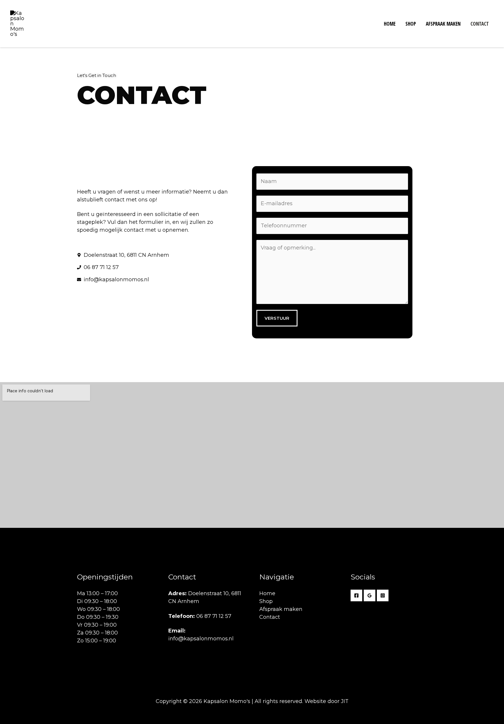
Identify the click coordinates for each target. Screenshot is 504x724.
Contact (479, 23)
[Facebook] (356, 595)
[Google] (369, 595)
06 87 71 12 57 (213, 616)
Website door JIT (326, 701)
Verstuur (277, 318)
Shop (410, 23)
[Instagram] (382, 595)
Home (390, 23)
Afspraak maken (443, 23)
